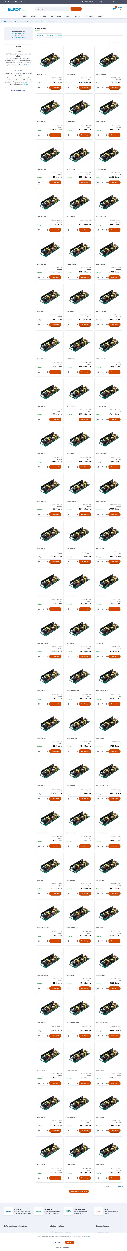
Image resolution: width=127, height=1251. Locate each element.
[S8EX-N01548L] (108, 961)
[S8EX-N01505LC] (108, 534)
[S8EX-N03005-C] (108, 1103)
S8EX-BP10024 (41, 311)
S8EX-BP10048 (41, 359)
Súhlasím (69, 1242)
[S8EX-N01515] (108, 724)
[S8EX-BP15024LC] (108, 439)
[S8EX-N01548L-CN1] (108, 1008)
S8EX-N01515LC (71, 785)
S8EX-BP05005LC (101, 74)
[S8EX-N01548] (79, 961)
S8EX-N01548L (100, 975)
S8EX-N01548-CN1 (72, 1070)
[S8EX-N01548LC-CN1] (79, 1008)
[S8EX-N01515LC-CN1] (108, 771)
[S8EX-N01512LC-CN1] (79, 676)
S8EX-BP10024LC (101, 311)
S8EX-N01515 (100, 738)
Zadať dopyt (55, 87)
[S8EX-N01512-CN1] (79, 724)
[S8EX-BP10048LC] (108, 344)
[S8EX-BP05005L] (79, 60)
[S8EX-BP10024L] (79, 297)
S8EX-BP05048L (71, 217)
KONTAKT (14, 2)
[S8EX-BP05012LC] (108, 107)
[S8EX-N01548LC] (49, 1008)
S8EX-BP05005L (71, 74)
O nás (7, 1232)
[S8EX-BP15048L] (79, 487)
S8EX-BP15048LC (101, 501)
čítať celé (27, 65)
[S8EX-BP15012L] (79, 392)
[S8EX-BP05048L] (79, 202)
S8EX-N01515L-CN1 (42, 833)
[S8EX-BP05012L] (79, 107)
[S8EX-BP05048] (49, 202)
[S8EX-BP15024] (49, 439)
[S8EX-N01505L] (79, 534)
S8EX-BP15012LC (101, 406)
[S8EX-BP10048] (49, 344)
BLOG (26, 2)
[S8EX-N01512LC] (49, 676)
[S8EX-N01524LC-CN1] (49, 913)
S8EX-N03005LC (71, 1117)
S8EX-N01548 (70, 975)
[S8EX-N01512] (79, 629)
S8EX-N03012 (41, 1165)
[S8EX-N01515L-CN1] (49, 818)
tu (70, 1247)
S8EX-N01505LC (100, 548)
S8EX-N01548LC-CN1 (73, 1023)
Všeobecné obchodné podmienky (61, 1232)
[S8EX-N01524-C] (108, 913)
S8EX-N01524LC (100, 880)
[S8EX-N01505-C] (108, 581)
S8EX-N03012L (71, 1165)
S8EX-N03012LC (100, 1165)
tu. (89, 1236)
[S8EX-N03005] (108, 1055)
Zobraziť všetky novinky (18, 90)
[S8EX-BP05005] (49, 60)
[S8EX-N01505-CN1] (49, 629)
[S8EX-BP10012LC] (108, 249)
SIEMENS (34, 16)
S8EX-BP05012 (41, 122)
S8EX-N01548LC (41, 1023)
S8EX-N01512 (70, 643)
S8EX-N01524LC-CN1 (43, 928)
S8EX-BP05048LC (101, 217)
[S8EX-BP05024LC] (108, 155)
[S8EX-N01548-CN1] (79, 1055)
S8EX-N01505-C (100, 596)
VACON (77, 16)
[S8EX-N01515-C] (79, 818)
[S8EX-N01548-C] (49, 1055)
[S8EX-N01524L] (79, 866)
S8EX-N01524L (71, 880)
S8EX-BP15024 (41, 454)
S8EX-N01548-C (41, 1070)
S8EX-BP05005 (41, 74)
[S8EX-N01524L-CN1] (79, 913)
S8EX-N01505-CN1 (42, 643)
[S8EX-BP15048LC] (108, 487)
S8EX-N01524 (41, 880)
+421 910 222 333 (86, 2)
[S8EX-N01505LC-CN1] (49, 581)
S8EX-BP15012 (41, 406)
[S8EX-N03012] (49, 1150)
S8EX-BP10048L (71, 359)
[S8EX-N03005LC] (79, 1103)
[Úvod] (18, 9)
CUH (67, 16)
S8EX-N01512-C (41, 738)
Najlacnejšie (49, 35)
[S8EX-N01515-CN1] (108, 818)
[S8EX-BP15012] (49, 392)
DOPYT (21, 2)
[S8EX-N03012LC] (108, 1150)
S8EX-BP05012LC (101, 122)
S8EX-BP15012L (71, 406)
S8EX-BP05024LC (101, 169)
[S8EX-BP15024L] (79, 439)
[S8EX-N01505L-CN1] (79, 581)
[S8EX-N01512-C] (49, 724)
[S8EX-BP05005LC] (108, 60)
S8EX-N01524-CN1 (42, 975)
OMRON (24, 16)
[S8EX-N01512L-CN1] (108, 676)
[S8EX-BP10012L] (79, 249)
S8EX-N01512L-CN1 (102, 691)
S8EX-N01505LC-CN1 (43, 596)
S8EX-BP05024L (71, 169)
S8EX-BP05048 (41, 217)
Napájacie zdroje (29, 21)
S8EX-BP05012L (71, 122)
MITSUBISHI (89, 16)
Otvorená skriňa (41, 21)
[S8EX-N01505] (49, 534)
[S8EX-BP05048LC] (108, 202)
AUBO (44, 16)
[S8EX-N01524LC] (108, 866)
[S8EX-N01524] (49, 866)
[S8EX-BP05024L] (79, 155)
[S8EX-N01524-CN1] (49, 961)
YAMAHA (101, 16)
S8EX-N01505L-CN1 (72, 596)
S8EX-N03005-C (100, 1117)
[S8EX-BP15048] (49, 487)
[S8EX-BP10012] (49, 249)
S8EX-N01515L (41, 785)
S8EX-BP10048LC (101, 359)
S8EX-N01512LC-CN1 (73, 691)
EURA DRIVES (56, 16)
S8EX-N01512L (100, 643)
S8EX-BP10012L (71, 264)
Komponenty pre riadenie (15, 21)
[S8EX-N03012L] (79, 1150)
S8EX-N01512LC (41, 691)
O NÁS (7, 2)
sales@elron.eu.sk (19, 37)
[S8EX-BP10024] (49, 297)
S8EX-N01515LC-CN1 (102, 785)
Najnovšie (40, 35)
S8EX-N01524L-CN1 (72, 928)
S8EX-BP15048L (71, 501)
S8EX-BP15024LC (101, 454)
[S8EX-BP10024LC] (108, 297)
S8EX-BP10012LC (101, 264)
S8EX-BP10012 (41, 264)
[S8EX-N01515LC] (79, 771)
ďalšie (120, 43)
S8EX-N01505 (41, 548)
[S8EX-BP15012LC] (108, 392)
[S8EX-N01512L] (108, 629)
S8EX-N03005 (100, 1070)
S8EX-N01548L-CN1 (102, 1023)
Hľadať (76, 9)
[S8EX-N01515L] (49, 771)
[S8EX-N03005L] (49, 1103)
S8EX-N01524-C (100, 928)
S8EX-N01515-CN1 (101, 833)
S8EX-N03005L (41, 1117)
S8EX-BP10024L (71, 311)
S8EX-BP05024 (41, 169)
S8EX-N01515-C (71, 833)
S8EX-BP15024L (71, 454)
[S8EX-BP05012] (49, 107)
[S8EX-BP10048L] (79, 344)
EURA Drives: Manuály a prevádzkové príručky (18, 55)
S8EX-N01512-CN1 (72, 738)
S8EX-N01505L (71, 548)
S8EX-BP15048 (41, 501)
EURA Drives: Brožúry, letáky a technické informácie (18, 74)
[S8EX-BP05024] (49, 155)
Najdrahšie (59, 35)
